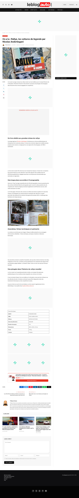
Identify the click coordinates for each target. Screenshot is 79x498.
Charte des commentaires (9, 476)
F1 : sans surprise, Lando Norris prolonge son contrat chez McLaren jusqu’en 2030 (9, 428)
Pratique (60, 9)
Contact (5, 478)
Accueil (3, 32)
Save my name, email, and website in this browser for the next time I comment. (21, 458)
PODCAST (71, 4)
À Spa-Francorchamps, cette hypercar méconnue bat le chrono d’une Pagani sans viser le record (43, 428)
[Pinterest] (3, 94)
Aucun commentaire (30, 44)
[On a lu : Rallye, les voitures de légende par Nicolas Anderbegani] (26, 63)
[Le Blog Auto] (39, 4)
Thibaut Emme (7, 44)
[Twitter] (3, 88)
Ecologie (42, 9)
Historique (51, 9)
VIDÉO (64, 4)
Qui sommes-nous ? (8, 477)
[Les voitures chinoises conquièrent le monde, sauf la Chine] (26, 421)
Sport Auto (33, 9)
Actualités (18, 9)
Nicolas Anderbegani (22, 141)
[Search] (76, 4)
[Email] (3, 98)
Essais (26, 9)
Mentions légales (7, 475)
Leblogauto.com (66, 475)
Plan (5, 480)
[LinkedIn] (3, 91)
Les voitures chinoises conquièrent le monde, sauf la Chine (26, 428)
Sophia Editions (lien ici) (28, 285)
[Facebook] (3, 85)
